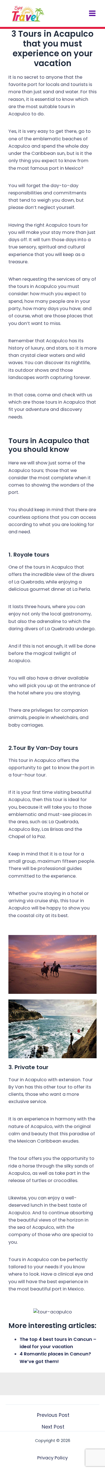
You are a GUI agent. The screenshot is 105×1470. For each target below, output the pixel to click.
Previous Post (53, 1415)
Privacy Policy (52, 1458)
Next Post (53, 1427)
